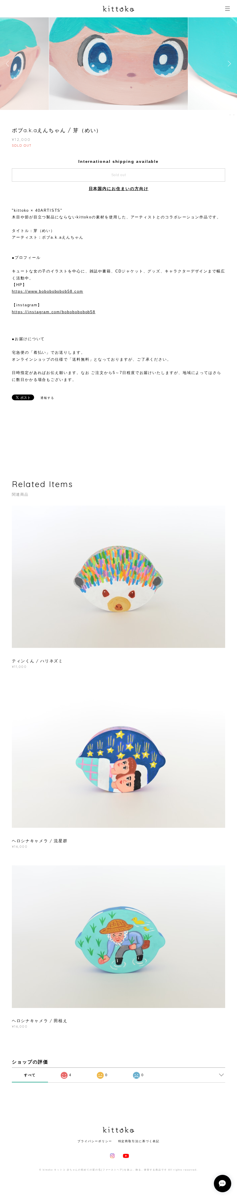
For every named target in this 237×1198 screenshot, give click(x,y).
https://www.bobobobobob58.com (47, 291)
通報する (47, 397)
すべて (30, 1075)
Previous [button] (9, 64)
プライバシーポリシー (94, 1141)
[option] (118, 63)
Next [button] (228, 64)
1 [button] (230, 114)
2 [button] (233, 114)
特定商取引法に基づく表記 (139, 1141)
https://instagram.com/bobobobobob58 (53, 312)
